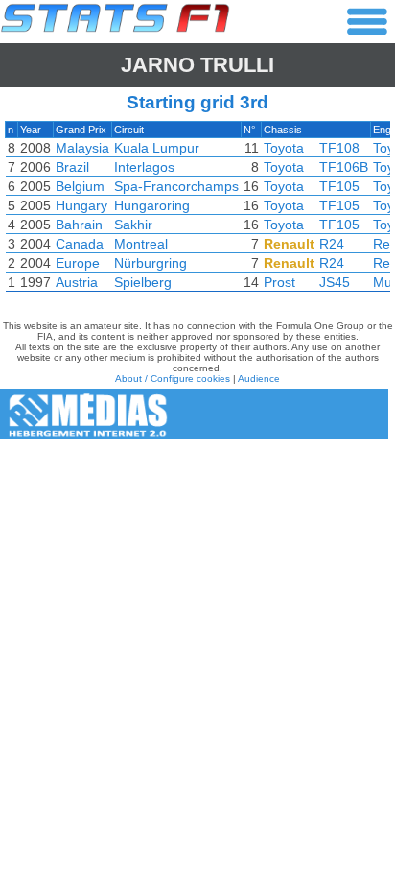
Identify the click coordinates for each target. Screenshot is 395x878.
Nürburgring (150, 263)
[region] (197, 211)
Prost (279, 282)
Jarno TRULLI (197, 65)
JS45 (334, 282)
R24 (331, 243)
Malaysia (82, 147)
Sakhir (133, 224)
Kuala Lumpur (156, 147)
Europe (78, 263)
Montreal (141, 243)
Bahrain (79, 224)
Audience (259, 378)
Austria (77, 282)
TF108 (339, 147)
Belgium (80, 186)
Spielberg (143, 282)
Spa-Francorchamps (176, 186)
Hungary (81, 205)
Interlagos (144, 167)
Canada (80, 243)
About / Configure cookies (172, 378)
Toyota (284, 147)
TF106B (343, 167)
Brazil (72, 167)
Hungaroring (152, 205)
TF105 (339, 186)
